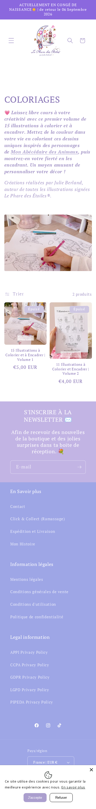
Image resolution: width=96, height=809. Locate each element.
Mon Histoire (22, 543)
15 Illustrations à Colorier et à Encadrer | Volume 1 (25, 355)
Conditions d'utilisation (33, 604)
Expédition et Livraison (32, 531)
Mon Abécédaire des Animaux (44, 152)
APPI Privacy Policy (29, 652)
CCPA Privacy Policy (29, 664)
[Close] (91, 769)
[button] (11, 40)
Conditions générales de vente (39, 591)
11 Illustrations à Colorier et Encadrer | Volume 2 (70, 369)
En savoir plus (73, 787)
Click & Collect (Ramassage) (37, 518)
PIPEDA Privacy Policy (31, 702)
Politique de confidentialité (36, 616)
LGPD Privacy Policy (29, 689)
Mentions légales (26, 579)
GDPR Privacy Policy (30, 677)
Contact (17, 506)
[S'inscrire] (79, 467)
